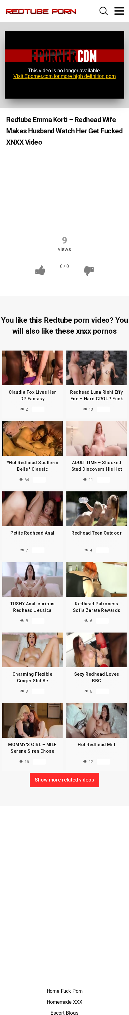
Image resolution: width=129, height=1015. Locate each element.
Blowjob (65, 174)
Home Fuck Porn (65, 991)
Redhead (26, 162)
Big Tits (106, 162)
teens (81, 217)
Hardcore (34, 205)
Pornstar (66, 205)
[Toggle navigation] (119, 11)
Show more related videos (64, 780)
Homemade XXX (64, 1002)
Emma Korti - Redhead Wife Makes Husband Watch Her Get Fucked (65, 190)
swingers (53, 217)
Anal (53, 162)
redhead (96, 205)
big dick (78, 162)
